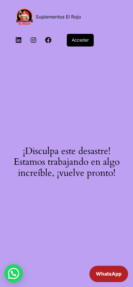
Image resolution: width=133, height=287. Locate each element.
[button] (13, 273)
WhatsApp (109, 274)
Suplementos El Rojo (58, 17)
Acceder (80, 39)
